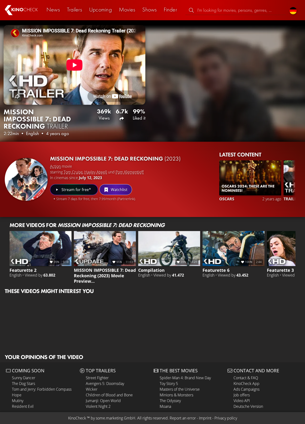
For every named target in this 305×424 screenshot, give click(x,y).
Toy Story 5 (169, 383)
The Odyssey (170, 400)
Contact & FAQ (246, 377)
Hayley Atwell (95, 172)
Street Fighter (97, 377)
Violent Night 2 (98, 406)
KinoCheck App (246, 383)
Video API (242, 400)
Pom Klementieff (130, 172)
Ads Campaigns (246, 389)
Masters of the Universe (180, 389)
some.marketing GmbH (115, 418)
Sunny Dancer (23, 377)
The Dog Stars (23, 383)
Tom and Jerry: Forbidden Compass (41, 389)
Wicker (91, 389)
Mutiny (17, 400)
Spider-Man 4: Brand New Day (185, 377)
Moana (165, 406)
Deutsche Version (248, 406)
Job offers (242, 395)
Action (55, 166)
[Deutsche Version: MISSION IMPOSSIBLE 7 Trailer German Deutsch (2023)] (293, 10)
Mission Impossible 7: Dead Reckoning (115, 158)
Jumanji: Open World (103, 400)
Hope (16, 395)
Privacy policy (225, 418)
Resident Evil (23, 406)
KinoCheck (77, 418)
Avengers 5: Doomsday (105, 383)
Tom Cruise (73, 172)
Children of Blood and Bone (109, 395)
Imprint (205, 418)
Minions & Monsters (176, 395)
